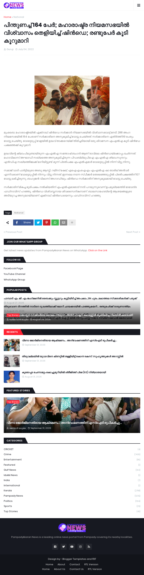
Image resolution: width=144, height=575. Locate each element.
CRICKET (72, 449)
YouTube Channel (14, 274)
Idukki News (72, 475)
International (72, 485)
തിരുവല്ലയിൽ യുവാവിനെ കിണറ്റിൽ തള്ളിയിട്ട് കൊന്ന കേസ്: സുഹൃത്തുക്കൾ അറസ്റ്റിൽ (72, 356)
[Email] (63, 222)
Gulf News (72, 470)
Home (7, 17)
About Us (59, 569)
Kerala (72, 490)
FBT (94, 559)
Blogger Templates (74, 559)
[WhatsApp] (55, 222)
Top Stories (72, 511)
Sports (72, 506)
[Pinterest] (46, 222)
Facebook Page (13, 268)
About (61, 564)
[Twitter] (38, 222)
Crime (72, 454)
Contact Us (77, 569)
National (19, 17)
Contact (75, 564)
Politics (72, 501)
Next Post (132, 232)
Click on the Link (97, 250)
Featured (72, 465)
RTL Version (91, 564)
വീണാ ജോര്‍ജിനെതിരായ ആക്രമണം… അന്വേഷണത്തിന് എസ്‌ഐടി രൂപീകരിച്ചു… (69, 340)
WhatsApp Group (14, 279)
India (72, 480)
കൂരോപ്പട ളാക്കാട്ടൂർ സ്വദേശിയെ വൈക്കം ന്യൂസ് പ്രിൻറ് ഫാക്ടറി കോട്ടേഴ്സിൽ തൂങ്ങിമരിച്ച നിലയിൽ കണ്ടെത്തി (70, 315)
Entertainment (72, 459)
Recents (12, 332)
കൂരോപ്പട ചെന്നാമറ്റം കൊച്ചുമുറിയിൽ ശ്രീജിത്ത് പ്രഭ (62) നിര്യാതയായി (64, 372)
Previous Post (14, 232)
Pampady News (72, 496)
